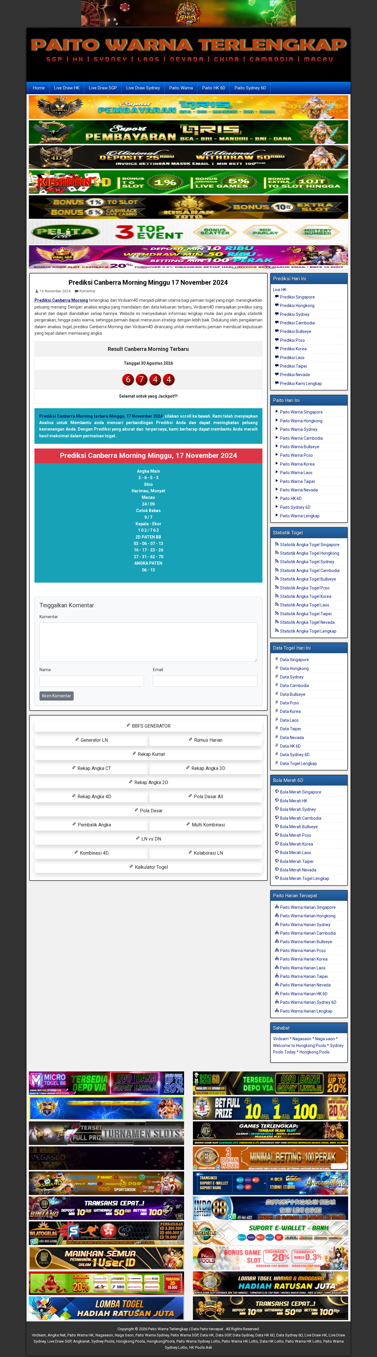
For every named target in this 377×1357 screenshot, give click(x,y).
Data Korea (290, 711)
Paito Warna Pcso (296, 455)
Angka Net (57, 1335)
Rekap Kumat (151, 754)
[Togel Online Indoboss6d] (270, 1083)
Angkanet (81, 1341)
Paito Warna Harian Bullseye (305, 941)
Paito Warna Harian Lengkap (306, 1011)
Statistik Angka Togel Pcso (304, 588)
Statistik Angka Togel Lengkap (307, 631)
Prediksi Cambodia (297, 323)
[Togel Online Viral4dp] (188, 257)
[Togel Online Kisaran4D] (188, 182)
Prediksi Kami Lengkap (300, 383)
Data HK (207, 1335)
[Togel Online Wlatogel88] (106, 1233)
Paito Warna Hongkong (301, 421)
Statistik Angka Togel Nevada (307, 622)
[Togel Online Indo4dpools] (106, 1308)
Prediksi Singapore (297, 297)
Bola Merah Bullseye (298, 826)
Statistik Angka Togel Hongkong (309, 553)
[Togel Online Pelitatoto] (188, 232)
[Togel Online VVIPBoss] (188, 107)
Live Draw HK (67, 88)
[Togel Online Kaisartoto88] (106, 1283)
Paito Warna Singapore (301, 412)
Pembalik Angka (94, 825)
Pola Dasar (151, 810)
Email (158, 669)
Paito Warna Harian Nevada (305, 985)
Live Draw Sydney (143, 88)
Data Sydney (291, 677)
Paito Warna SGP (184, 1335)
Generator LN (94, 740)
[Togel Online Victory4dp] (106, 1108)
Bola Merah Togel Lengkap (304, 878)
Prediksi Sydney (294, 314)
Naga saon (325, 1038)
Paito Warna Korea (297, 464)
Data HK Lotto (272, 1341)
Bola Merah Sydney (297, 809)
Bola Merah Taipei (296, 861)
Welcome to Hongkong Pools (299, 1045)
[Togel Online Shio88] (270, 1283)
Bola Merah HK (293, 800)
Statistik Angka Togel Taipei (305, 613)
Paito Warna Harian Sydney (304, 924)
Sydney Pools (102, 1341)
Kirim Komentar (56, 695)
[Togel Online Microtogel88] (106, 1083)
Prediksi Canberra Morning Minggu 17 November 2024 (148, 282)
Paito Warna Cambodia (301, 438)
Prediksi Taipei (293, 366)
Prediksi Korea (293, 348)
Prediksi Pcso (292, 340)
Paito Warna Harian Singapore (307, 907)
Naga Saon (124, 1335)
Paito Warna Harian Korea (303, 959)
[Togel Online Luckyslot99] (270, 1108)
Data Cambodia (294, 685)
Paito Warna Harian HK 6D (303, 993)
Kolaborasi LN (208, 853)
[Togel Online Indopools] (270, 1258)
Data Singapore (294, 659)
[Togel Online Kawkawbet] (106, 1133)
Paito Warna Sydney (298, 429)
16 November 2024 (55, 291)
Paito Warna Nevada (298, 490)
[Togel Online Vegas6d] (106, 1158)
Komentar (87, 291)
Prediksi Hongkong (297, 305)
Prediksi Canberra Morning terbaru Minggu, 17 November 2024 (101, 416)
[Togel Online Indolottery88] (270, 1208)
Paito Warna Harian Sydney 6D (307, 1002)
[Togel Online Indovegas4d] (270, 1308)
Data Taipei (290, 728)
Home (39, 88)
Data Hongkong (294, 668)
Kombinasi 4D (94, 853)
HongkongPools (161, 1341)
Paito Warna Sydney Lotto (198, 1341)
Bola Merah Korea (296, 844)
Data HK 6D (290, 746)
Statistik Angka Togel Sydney (306, 561)
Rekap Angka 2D (150, 782)
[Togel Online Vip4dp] (270, 1133)
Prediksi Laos (292, 357)
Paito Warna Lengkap (299, 516)
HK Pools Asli (200, 1347)
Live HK (279, 289)
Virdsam (281, 1038)
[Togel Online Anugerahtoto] (270, 1183)
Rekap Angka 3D (207, 768)
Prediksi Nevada (294, 374)
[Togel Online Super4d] (188, 157)
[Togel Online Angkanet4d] (270, 1233)
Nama (45, 669)
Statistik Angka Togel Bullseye (307, 579)
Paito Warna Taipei (297, 481)
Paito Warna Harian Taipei (303, 976)
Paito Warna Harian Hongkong (307, 915)
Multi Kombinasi (208, 825)
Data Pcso (289, 703)
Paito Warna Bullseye (299, 446)
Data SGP (223, 1335)
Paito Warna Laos (295, 472)
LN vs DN (150, 839)
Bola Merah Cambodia (300, 818)
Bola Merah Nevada (297, 870)
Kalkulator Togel (151, 867)
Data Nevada (291, 737)
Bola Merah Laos (295, 852)
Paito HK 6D (213, 88)
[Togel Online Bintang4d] (106, 1208)
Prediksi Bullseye (295, 331)
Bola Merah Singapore (300, 792)
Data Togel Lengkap (298, 763)
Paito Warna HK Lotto (240, 1341)
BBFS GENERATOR (151, 726)
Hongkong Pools (315, 1052)
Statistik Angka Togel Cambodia (309, 570)
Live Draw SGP (103, 88)
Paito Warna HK (80, 1335)
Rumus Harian (207, 740)
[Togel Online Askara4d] (106, 1183)
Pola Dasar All (208, 796)
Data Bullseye (292, 694)
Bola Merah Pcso (295, 835)
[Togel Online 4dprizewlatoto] (106, 1258)
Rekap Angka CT (93, 768)
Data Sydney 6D (294, 754)
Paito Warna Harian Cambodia (307, 933)
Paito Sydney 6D (250, 88)
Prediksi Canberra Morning (61, 300)
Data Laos (289, 720)
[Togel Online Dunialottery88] (270, 1158)
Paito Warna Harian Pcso (302, 950)
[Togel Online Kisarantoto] (188, 207)
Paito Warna (181, 88)
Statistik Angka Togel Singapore (309, 544)
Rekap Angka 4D (93, 796)
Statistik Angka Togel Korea (305, 596)
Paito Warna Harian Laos (302, 968)
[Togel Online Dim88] (188, 132)
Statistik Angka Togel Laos (304, 605)
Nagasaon (301, 1038)
